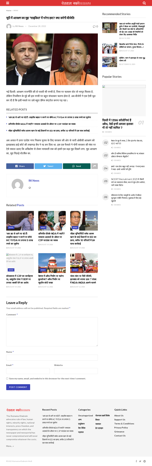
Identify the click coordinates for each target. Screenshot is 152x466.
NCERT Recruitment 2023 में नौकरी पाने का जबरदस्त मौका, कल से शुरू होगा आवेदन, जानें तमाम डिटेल (128, 182)
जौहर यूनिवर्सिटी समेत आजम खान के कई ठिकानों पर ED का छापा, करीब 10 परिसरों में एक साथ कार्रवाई (49, 130)
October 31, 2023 (128, 64)
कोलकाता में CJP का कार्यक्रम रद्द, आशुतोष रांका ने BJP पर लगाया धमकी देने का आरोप (19, 279)
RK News (19, 26)
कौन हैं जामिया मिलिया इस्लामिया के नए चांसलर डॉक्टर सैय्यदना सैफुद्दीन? (127, 155)
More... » (10, 446)
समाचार (15, 10)
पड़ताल (81, 432)
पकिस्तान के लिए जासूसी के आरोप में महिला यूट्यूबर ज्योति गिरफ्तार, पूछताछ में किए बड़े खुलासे (126, 198)
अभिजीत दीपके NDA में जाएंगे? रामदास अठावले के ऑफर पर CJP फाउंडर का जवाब (41, 124)
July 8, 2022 (125, 38)
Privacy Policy (121, 427)
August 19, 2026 (14, 248)
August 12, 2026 (46, 287)
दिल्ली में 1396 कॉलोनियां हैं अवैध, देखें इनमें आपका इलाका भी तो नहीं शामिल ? (117, 123)
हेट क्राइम (99, 428)
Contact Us (120, 435)
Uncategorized (85, 415)
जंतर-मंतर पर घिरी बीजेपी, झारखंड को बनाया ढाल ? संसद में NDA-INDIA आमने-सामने (83, 279)
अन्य (79, 419)
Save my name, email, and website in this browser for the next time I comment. (47, 378)
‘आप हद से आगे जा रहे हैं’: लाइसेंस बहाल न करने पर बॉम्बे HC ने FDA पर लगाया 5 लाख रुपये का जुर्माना (49, 117)
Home (8, 10)
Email (10, 365)
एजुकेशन (81, 423)
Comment (12, 314)
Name (10, 351)
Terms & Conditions (124, 423)
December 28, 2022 (37, 26)
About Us (119, 415)
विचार (97, 419)
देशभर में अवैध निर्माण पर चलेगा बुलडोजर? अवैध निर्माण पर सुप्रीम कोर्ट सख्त (51, 279)
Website (58, 365)
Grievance (119, 431)
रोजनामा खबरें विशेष (102, 415)
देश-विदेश (81, 428)
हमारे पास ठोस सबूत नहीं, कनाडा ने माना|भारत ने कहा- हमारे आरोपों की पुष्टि (128, 168)
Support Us (119, 419)
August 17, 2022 (127, 51)
